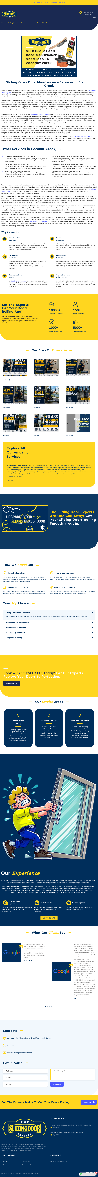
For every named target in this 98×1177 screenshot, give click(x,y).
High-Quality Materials (15, 633)
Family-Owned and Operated (18, 613)
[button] (25, 518)
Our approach (26, 1165)
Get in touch (57, 1084)
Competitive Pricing (14, 638)
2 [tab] (47, 1006)
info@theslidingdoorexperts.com (19, 1053)
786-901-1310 (88, 12)
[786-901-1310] (80, 12)
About (5, 1162)
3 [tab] (49, 1006)
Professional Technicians (16, 628)
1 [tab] (45, 1006)
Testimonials (26, 1162)
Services (5, 1165)
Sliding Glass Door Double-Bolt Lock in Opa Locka (67, 1132)
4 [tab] (51, 1006)
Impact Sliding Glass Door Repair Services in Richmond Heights (71, 1125)
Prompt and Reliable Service (17, 623)
